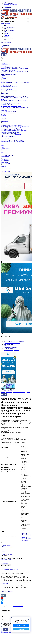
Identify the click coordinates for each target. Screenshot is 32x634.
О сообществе (4, 154)
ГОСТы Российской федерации (9, 86)
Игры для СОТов (5, 171)
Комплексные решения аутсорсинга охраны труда (14, 130)
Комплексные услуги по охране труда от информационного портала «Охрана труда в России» (15, 125)
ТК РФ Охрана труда (6, 89)
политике (10, 627)
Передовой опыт (5, 73)
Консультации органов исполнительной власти (13, 96)
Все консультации (5, 94)
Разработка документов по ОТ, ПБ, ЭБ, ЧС (12, 135)
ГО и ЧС (3, 114)
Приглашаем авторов (6, 150)
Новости (7, 26)
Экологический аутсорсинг (8, 136)
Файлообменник (5, 160)
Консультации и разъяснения (8, 74)
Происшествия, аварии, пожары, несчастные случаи (14, 71)
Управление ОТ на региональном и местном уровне (14, 68)
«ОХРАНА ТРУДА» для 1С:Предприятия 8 (12, 140)
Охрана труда (4, 66)
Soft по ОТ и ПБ (9, 30)
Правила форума (5, 148)
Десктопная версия (5, 565)
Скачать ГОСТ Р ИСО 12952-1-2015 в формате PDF (26, 539)
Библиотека (8, 28)
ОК (5, 629)
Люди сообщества (5, 156)
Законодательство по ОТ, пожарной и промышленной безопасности (14, 342)
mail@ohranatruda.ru (6, 559)
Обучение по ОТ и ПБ (6, 104)
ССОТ (7, 39)
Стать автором (7, 7)
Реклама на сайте (8, 3)
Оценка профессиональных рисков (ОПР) (12, 129)
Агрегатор (8, 33)
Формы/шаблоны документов (8, 90)
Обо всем (3, 78)
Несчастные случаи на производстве (10, 103)
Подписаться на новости (10, 4)
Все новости (4, 63)
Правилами (13, 574)
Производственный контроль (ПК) (10, 132)
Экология (3, 115)
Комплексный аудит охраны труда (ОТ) (11, 128)
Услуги (7, 35)
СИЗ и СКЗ (4, 110)
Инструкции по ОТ (6, 85)
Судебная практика (6, 77)
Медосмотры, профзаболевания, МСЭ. (11, 106)
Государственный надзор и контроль (10, 67)
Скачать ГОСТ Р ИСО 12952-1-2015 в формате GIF (26, 535)
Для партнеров (4, 121)
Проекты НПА (4, 75)
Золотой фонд (9, 38)
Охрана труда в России (7, 554)
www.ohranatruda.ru (18, 606)
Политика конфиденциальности (9, 569)
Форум (7, 36)
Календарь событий (9, 27)
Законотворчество (5, 64)
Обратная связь (8, 2)
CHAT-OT (3, 166)
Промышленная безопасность (8, 111)
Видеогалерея (4, 162)
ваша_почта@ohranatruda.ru (11, 6)
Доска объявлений (5, 163)
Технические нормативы (7, 88)
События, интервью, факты (8, 70)
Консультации (9, 32)
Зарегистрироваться (6, 632)
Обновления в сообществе (8, 155)
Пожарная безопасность (7, 113)
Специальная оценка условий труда (10, 133)
